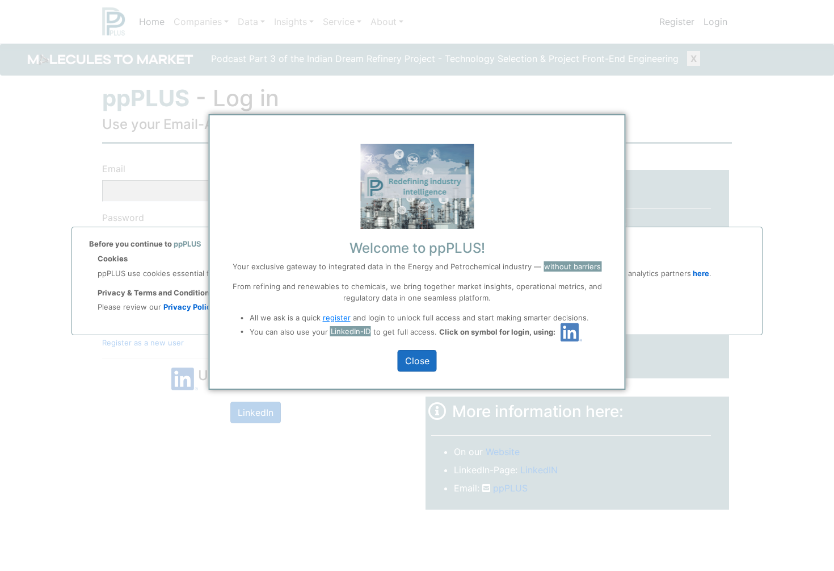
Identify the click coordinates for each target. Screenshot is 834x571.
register (337, 317)
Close (417, 360)
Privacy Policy (189, 306)
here (700, 273)
